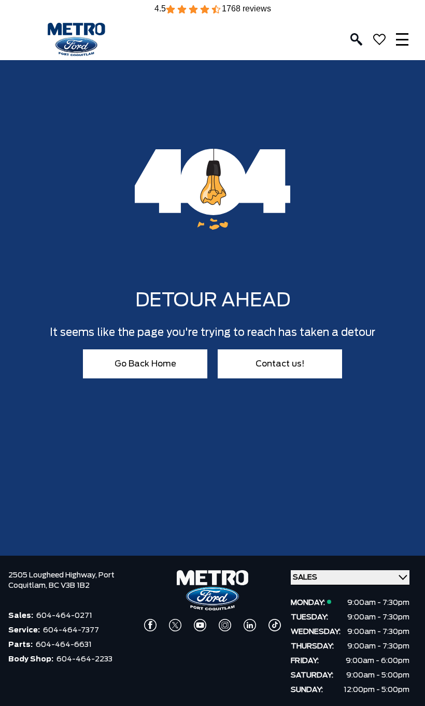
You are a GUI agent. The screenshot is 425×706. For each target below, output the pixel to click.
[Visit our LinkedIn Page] (250, 625)
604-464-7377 (71, 630)
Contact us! (280, 364)
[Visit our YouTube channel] (200, 625)
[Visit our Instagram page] (225, 625)
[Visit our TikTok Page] (274, 625)
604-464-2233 (84, 659)
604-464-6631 (64, 644)
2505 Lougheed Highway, (53, 575)
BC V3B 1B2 (69, 585)
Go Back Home (145, 364)
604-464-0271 (64, 615)
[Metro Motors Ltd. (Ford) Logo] (76, 40)
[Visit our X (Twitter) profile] (175, 625)
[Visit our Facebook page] (150, 625)
